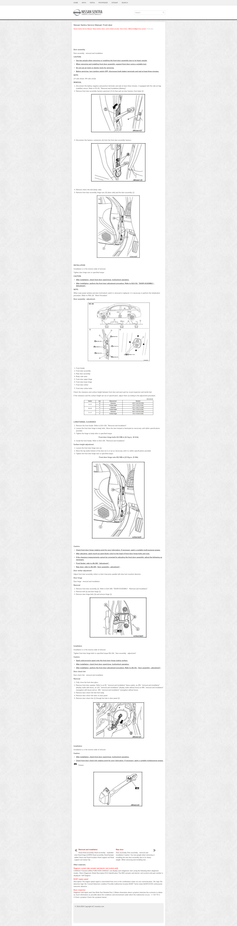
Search (125, 3)
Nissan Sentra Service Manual (83, 29)
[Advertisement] (118, 39)
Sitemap (114, 3)
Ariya (84, 3)
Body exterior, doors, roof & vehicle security (106, 29)
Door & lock (123, 29)
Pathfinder (103, 3)
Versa (92, 3)
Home (76, 3)
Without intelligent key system (137, 29)
